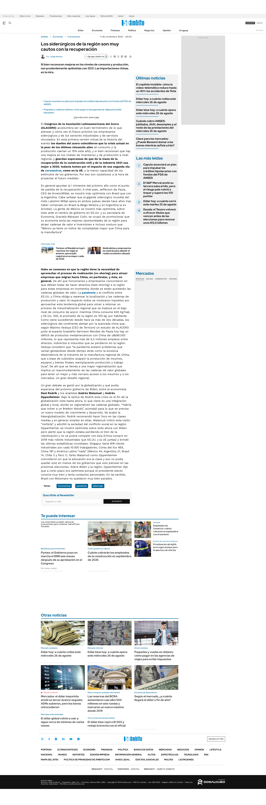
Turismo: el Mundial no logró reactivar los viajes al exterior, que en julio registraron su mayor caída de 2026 (70, 253)
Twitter (42, 739)
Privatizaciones (56, 16)
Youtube (70, 739)
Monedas (140, 279)
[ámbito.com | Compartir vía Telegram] (125, 56)
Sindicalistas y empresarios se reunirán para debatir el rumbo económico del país (117, 251)
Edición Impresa (100, 754)
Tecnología (191, 754)
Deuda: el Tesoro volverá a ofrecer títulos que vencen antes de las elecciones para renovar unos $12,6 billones (159, 216)
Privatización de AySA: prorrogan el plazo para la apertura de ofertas (165, 547)
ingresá (260, 23)
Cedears (173, 279)
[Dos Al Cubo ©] (211, 782)
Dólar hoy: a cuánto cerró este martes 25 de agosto (159, 202)
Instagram (56, 739)
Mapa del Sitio (49, 759)
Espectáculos (169, 754)
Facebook (49, 739)
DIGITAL (102, 769)
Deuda (131, 16)
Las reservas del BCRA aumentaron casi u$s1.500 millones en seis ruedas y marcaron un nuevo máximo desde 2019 (106, 704)
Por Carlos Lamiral (49, 568)
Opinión (167, 30)
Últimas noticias (67, 749)
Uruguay (183, 30)
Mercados (165, 749)
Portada (46, 749)
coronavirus (53, 170)
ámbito (44, 37)
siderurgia (98, 485)
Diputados (40, 16)
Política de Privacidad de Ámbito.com (87, 759)
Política (132, 30)
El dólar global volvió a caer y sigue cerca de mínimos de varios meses (62, 722)
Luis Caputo (90, 16)
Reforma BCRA (107, 16)
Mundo (62, 754)
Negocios (149, 30)
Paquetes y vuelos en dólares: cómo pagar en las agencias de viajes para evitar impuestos (154, 655)
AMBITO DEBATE (159, 769)
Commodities (161, 279)
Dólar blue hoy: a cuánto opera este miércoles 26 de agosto (156, 111)
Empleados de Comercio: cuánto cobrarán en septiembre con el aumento (165, 530)
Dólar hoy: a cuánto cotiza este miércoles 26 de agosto (156, 100)
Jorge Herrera (56, 56)
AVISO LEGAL (122, 759)
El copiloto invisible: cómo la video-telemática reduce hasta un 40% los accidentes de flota (156, 88)
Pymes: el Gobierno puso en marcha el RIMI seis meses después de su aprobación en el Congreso (61, 558)
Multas (168, 759)
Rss (206, 754)
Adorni (120, 16)
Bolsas (149, 279)
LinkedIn (63, 739)
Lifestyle (215, 749)
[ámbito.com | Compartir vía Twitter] (118, 56)
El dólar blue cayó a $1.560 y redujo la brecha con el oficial (107, 723)
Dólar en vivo (25, 16)
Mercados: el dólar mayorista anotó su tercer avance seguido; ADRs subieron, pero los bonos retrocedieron (62, 702)
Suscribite (117, 501)
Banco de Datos (143, 749)
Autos (151, 754)
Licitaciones (186, 759)
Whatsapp (78, 739)
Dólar (81, 30)
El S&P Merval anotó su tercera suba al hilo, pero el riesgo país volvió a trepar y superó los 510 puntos (159, 189)
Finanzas (115, 30)
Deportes (78, 754)
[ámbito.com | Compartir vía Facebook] (115, 56)
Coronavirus (74, 37)
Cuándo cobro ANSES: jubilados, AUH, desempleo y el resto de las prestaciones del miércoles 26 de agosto (156, 126)
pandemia (89, 292)
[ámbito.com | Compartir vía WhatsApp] (111, 56)
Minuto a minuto (51, 692)
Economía (97, 30)
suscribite (250, 23)
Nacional (47, 754)
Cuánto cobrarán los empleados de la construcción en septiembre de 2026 (109, 556)
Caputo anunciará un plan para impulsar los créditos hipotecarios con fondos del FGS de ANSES (160, 171)
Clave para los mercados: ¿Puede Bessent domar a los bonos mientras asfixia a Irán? (155, 142)
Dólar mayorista (73, 16)
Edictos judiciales (147, 759)
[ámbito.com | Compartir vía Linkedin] (122, 56)
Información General (128, 754)
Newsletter (259, 30)
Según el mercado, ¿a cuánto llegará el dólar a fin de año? (153, 698)
